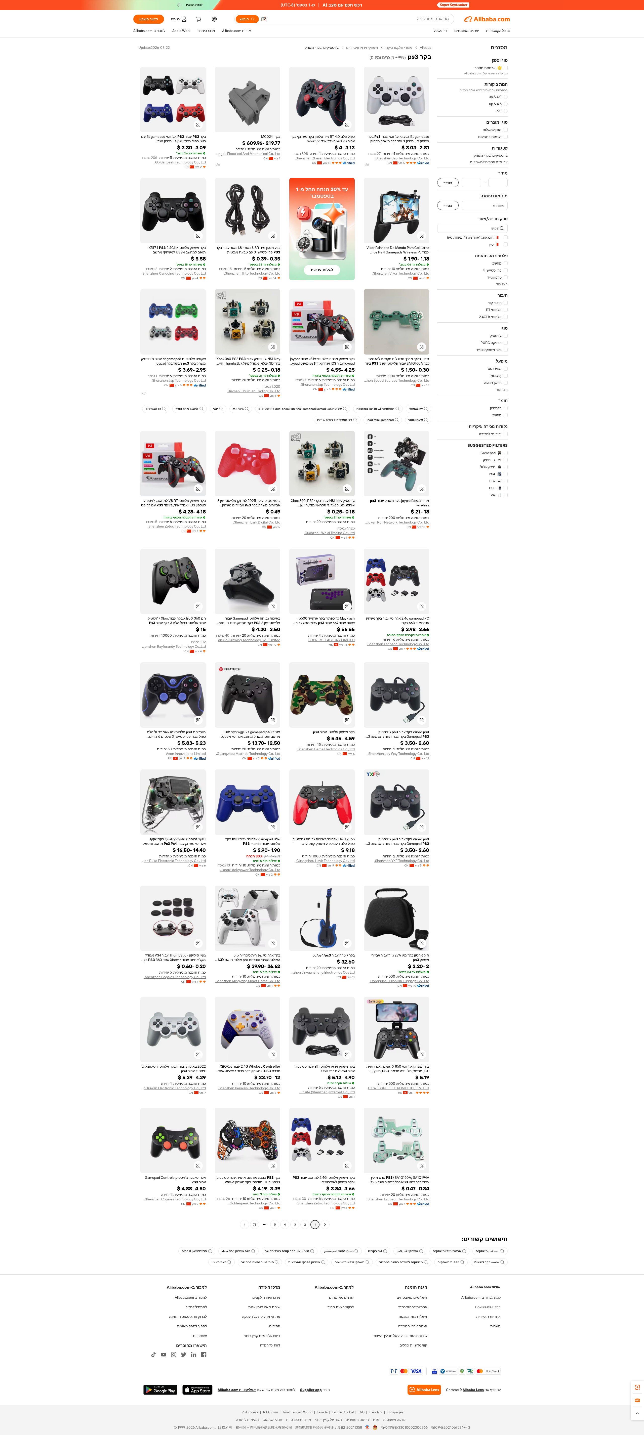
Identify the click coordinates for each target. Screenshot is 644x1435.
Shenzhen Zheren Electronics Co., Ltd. (325, 158)
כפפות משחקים (448, 1262)
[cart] (198, 20)
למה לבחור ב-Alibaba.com (481, 1297)
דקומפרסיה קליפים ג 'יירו (334, 420)
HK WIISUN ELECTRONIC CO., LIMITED (398, 1088)
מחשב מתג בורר (187, 409)
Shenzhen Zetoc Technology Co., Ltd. (177, 526)
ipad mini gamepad (380, 420)
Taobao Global (343, 1412)
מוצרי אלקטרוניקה (399, 48)
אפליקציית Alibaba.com (237, 1390)
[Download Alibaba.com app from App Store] (197, 1390)
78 (254, 1224)
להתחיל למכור (196, 1307)
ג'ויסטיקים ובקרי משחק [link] (322, 48)
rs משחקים (153, 409)
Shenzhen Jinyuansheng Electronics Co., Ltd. (322, 972)
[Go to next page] (244, 1224)
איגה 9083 (415, 420)
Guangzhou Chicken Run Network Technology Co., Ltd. (396, 522)
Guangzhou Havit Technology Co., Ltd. (325, 861)
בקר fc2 (238, 409)
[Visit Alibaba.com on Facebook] (204, 1355)
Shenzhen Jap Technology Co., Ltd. (402, 158)
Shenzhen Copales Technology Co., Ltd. (175, 977)
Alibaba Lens (473, 1390)
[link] (637, 1387)
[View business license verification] (367, 1427)
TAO (361, 1412)
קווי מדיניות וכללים (413, 1345)
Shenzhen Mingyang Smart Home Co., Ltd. (247, 981)
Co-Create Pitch (488, 1307)
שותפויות (200, 1336)
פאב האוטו (219, 1262)
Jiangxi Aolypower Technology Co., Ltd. (250, 870)
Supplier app (311, 1390)
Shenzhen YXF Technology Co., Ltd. (401, 861)
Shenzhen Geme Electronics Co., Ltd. (326, 749)
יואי (215, 409)
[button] (264, 19)
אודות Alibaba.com (485, 1287)
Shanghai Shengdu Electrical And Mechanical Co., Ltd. (247, 154)
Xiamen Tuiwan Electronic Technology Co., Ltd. (173, 1088)
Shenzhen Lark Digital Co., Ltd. (256, 522)
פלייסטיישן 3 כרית (194, 1251)
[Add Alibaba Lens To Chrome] (424, 1390)
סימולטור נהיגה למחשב (257, 1262)
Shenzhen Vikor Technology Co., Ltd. (400, 273)
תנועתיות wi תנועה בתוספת (375, 409)
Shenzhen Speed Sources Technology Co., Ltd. (396, 380)
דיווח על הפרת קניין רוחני (262, 1336)
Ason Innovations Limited (186, 754)
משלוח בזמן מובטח (413, 1317)
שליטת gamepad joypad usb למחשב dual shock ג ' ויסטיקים (300, 409)
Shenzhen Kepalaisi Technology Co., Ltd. (249, 1088)
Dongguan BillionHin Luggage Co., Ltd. (399, 981)
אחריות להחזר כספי (412, 1307)
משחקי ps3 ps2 (407, 1251)
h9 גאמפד (416, 409)
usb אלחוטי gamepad (338, 1251)
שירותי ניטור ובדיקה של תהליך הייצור (400, 1336)
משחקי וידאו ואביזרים (362, 48)
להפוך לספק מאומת (192, 1326)
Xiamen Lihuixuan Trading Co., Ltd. (253, 391)
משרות (495, 1326)
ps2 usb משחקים (487, 1251)
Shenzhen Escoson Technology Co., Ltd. (398, 644)
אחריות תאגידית (488, 1317)
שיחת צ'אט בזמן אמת (264, 1307)
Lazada (322, 1412)
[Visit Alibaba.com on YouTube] (163, 1355)
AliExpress (250, 1412)
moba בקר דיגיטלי (486, 1262)
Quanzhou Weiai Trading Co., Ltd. (329, 533)
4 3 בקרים (375, 1251)
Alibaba (425, 48)
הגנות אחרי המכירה (412, 1326)
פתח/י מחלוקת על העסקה (261, 1317)
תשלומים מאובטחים (412, 1297)
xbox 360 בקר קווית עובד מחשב (287, 1251)
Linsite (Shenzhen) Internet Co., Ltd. (327, 1092)
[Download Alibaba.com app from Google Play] (160, 1390)
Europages (395, 1412)
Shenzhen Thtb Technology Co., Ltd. (252, 273)
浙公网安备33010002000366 (404, 1427)
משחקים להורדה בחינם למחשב (401, 1262)
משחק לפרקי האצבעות (304, 1262)
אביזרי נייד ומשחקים (447, 1251)
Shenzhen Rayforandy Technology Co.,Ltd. (173, 646)
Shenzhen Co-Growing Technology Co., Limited (247, 640)
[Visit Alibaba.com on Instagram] (174, 1355)
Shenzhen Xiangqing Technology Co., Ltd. (174, 273)
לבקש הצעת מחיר (341, 1307)
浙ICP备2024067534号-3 (450, 1427)
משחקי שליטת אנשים (350, 1262)
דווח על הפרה (270, 1345)
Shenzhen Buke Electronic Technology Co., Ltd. (173, 861)
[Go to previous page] (325, 1224)
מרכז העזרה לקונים (266, 1297)
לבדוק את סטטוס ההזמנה (188, 1317)
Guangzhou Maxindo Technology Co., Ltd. (248, 754)
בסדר (448, 183)
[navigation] (472, 636)
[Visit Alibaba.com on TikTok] (153, 1355)
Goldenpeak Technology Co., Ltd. (180, 162)
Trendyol (375, 1412)
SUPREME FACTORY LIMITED (331, 640)
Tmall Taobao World (297, 1412)
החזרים (274, 1326)
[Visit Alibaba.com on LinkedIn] (194, 1355)
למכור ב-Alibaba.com (191, 1297)
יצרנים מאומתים (341, 1297)
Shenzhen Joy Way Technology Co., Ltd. (398, 754)
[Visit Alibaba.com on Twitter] (184, 1355)
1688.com (270, 1412)
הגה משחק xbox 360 (236, 1251)
